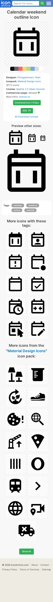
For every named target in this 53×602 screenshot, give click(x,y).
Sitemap (46, 569)
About (34, 565)
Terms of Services (29, 569)
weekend (32, 205)
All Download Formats (26, 116)
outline (16, 210)
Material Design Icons (29, 81)
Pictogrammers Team (29, 77)
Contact (44, 565)
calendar (17, 205)
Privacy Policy (9, 569)
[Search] (42, 3)
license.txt (24, 96)
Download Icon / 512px (27, 102)
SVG (25, 110)
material (30, 210)
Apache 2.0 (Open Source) (30, 89)
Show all (26, 551)
